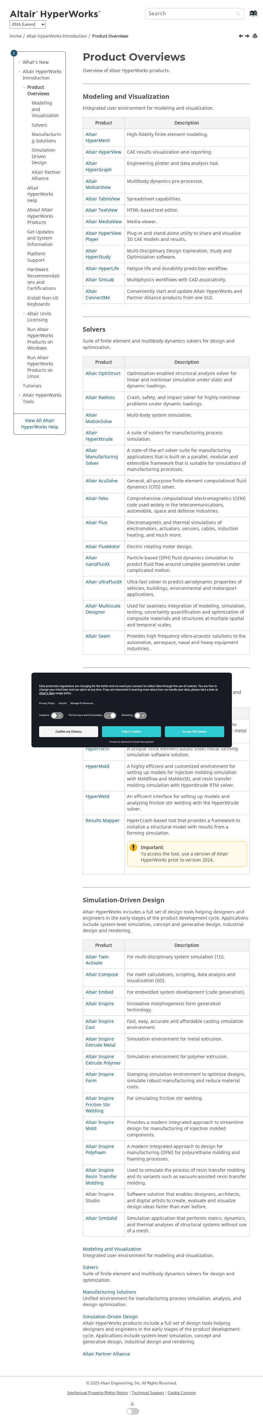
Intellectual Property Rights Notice (97, 1393)
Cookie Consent (182, 1393)
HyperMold (97, 766)
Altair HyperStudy (98, 254)
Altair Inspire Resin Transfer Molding (101, 1176)
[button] (20, 62)
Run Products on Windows (40, 339)
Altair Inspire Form (100, 1077)
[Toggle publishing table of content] (14, 53)
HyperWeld (97, 796)
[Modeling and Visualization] (247, 37)
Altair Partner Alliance (106, 1354)
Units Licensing (39, 317)
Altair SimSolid (101, 1218)
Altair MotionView (98, 184)
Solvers (39, 125)
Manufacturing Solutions (46, 137)
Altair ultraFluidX (104, 582)
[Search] (236, 14)
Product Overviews (110, 36)
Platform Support (36, 257)
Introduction (57, 36)
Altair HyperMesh (98, 137)
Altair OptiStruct (103, 373)
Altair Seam (98, 636)
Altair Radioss (100, 397)
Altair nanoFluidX (98, 561)
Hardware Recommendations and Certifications (43, 279)
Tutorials (32, 386)
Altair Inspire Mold (100, 1125)
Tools (42, 398)
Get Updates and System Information (40, 238)
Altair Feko (97, 498)
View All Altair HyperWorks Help (39, 423)
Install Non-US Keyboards (42, 301)
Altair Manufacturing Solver (102, 456)
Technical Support (148, 1393)
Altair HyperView (103, 152)
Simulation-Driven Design (44, 156)
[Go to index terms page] (246, 16)
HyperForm (97, 748)
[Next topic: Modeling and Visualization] (247, 37)
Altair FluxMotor (103, 546)
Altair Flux (96, 522)
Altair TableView (103, 199)
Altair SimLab (100, 279)
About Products (40, 216)
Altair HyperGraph (99, 166)
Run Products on (40, 367)
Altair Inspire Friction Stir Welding (100, 1104)
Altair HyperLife (102, 268)
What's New (36, 62)
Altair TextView (101, 210)
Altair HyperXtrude (99, 436)
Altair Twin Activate (97, 960)
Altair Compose (102, 974)
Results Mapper (103, 820)
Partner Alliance (46, 175)
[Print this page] (255, 36)
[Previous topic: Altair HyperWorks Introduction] (241, 37)
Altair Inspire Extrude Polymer (103, 1060)
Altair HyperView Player (103, 236)
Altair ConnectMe (98, 294)
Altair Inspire (100, 1003)
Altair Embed (100, 992)
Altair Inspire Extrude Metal (101, 1042)
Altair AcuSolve (102, 481)
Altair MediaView (104, 221)
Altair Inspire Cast (100, 1024)
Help (40, 194)
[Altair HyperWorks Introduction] (241, 37)
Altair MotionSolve (99, 418)
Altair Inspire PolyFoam (100, 1149)
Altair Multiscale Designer (103, 609)
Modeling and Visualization (112, 1249)
